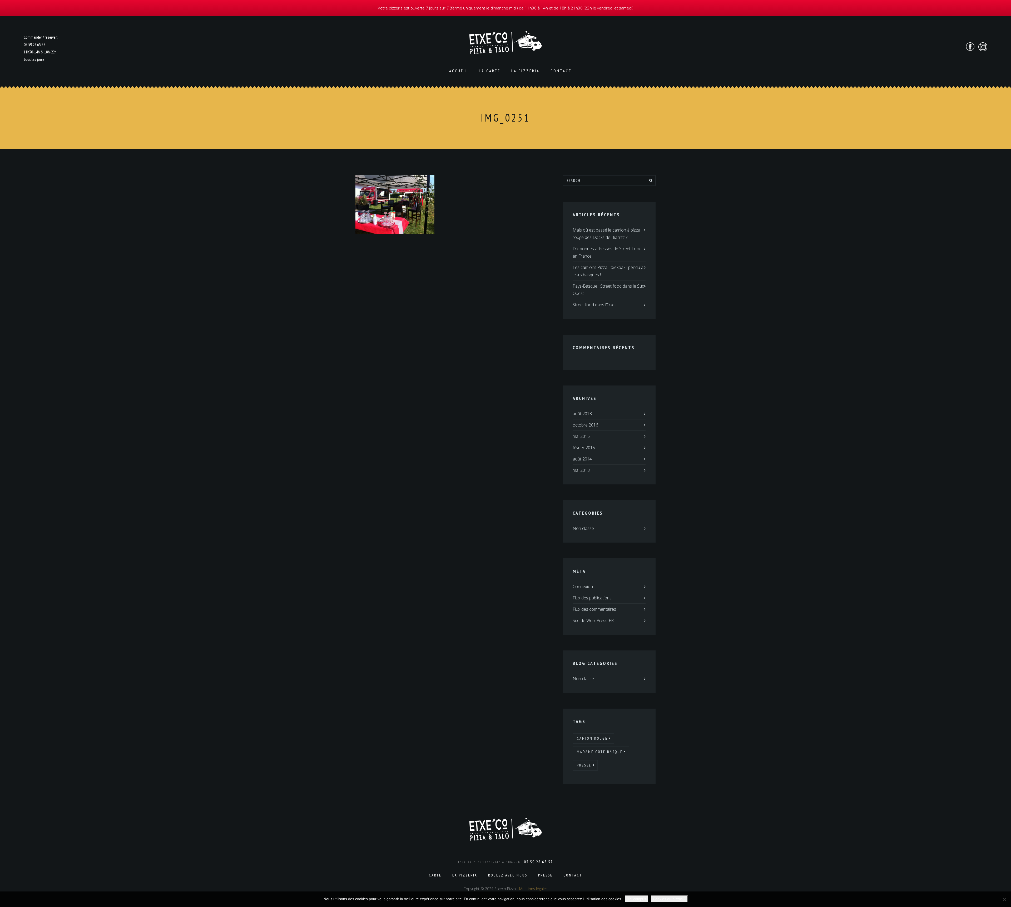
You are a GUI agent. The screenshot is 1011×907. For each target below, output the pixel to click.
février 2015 (584, 447)
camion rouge (592, 738)
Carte (435, 875)
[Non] (1004, 899)
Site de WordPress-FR (593, 620)
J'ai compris (636, 899)
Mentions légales (533, 888)
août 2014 (582, 459)
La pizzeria (525, 70)
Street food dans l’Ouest (595, 305)
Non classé (583, 528)
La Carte (489, 70)
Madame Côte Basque (600, 751)
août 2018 (582, 414)
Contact (561, 70)
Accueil (458, 70)
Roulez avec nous (507, 875)
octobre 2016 (585, 425)
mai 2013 (581, 470)
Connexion (583, 586)
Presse (584, 765)
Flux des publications (592, 598)
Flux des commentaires (594, 609)
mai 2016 (581, 436)
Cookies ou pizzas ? (669, 899)
